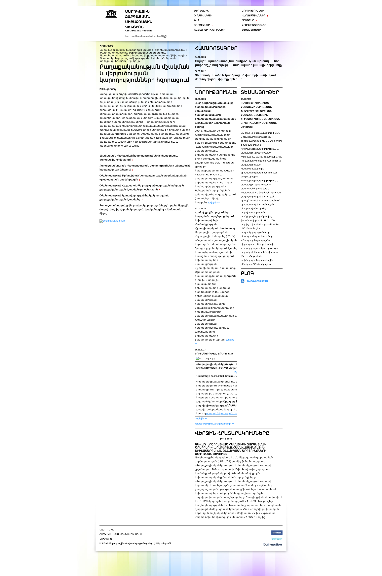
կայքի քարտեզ (144, 36)
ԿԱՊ (197, 20)
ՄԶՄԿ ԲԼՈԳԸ (106, 529)
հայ (127, 36)
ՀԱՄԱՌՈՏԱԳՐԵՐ (216, 48)
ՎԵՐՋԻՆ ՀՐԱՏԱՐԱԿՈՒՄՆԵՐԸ (232, 433)
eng (132, 36)
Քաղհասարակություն (114, 52)
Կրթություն (141, 58)
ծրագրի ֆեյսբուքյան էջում (223, 413)
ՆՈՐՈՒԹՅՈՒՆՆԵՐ (253, 10)
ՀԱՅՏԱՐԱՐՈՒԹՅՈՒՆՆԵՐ (209, 29)
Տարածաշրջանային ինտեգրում (120, 50)
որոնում (158, 36)
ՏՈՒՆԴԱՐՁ (105, 539)
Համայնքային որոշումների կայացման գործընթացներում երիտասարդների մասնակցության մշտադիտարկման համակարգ (215, 220)
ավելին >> (213, 202)
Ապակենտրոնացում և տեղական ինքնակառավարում (135, 55)
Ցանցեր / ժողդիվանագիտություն (163, 50)
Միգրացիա (179, 55)
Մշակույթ (134, 61)
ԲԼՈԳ (247, 273)
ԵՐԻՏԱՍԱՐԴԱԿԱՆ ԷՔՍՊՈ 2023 (214, 353)
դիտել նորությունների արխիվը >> (214, 423)
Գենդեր (155, 58)
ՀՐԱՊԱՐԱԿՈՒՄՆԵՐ (254, 25)
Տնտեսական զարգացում (116, 58)
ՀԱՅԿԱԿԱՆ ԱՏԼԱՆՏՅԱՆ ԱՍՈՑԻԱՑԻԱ (120, 534)
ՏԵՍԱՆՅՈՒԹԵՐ (260, 92)
